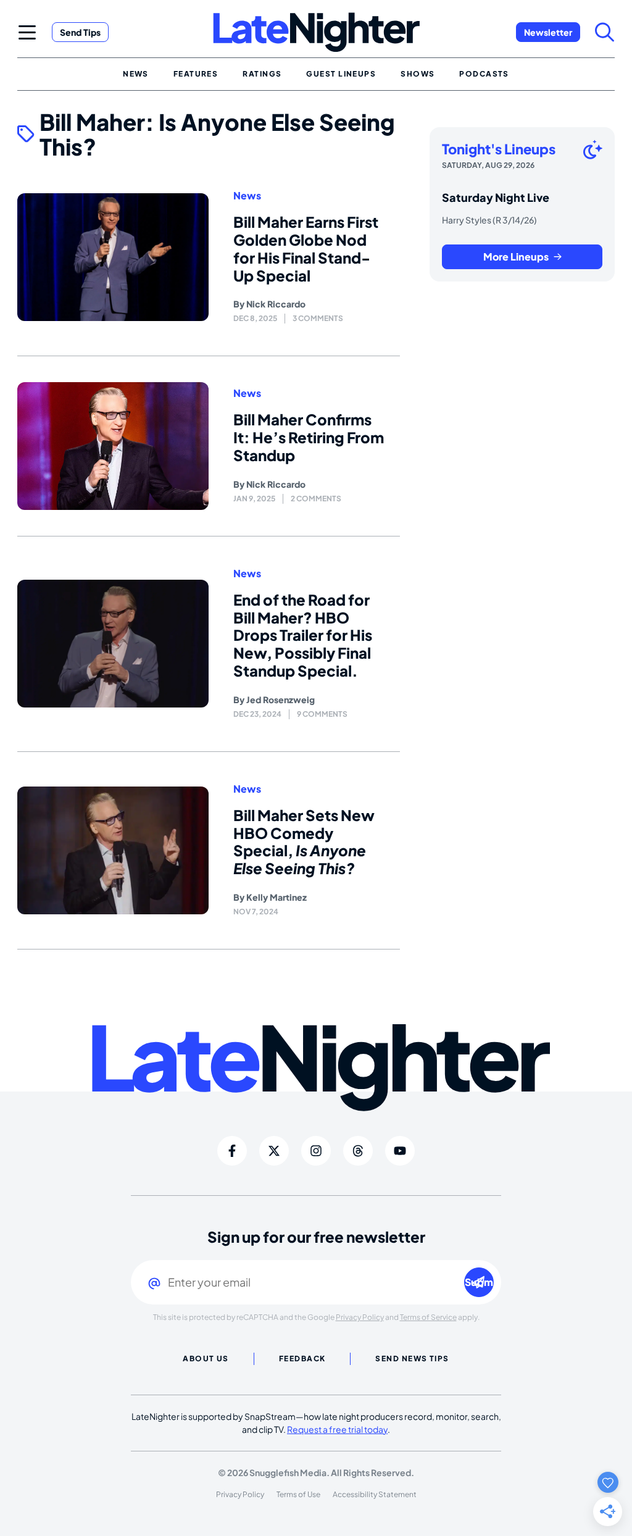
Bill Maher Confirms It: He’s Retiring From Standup (308, 437)
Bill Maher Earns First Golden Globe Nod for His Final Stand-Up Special (305, 248)
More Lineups (516, 256)
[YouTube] (400, 1151)
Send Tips (80, 32)
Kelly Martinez (276, 897)
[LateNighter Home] (316, 32)
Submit (479, 1281)
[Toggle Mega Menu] (27, 32)
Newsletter (548, 32)
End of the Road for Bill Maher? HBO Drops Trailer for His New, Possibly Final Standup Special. (302, 635)
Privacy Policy (360, 1317)
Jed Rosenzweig (280, 699)
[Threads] (358, 1151)
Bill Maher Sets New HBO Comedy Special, (304, 841)
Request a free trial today (337, 1429)
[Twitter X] (274, 1151)
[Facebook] (232, 1151)
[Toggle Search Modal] (605, 32)
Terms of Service (428, 1317)
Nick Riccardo (276, 303)
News (247, 196)
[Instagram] (316, 1151)
